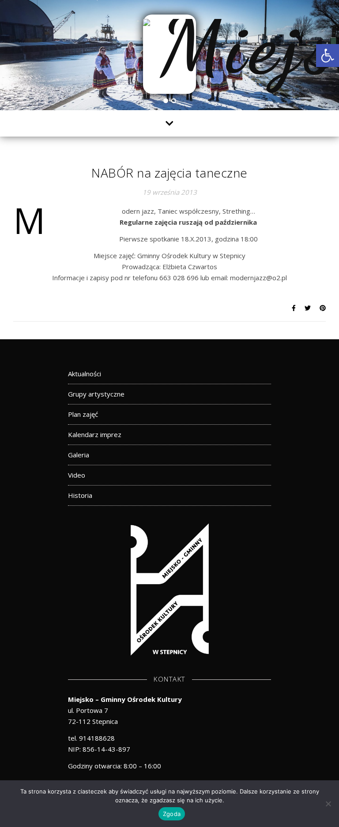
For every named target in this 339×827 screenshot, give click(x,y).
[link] (327, 55)
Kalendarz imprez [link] (94, 434)
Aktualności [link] (84, 373)
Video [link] (76, 475)
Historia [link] (80, 495)
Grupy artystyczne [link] (96, 393)
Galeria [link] (78, 454)
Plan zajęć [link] (83, 414)
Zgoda (172, 813)
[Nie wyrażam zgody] (328, 803)
